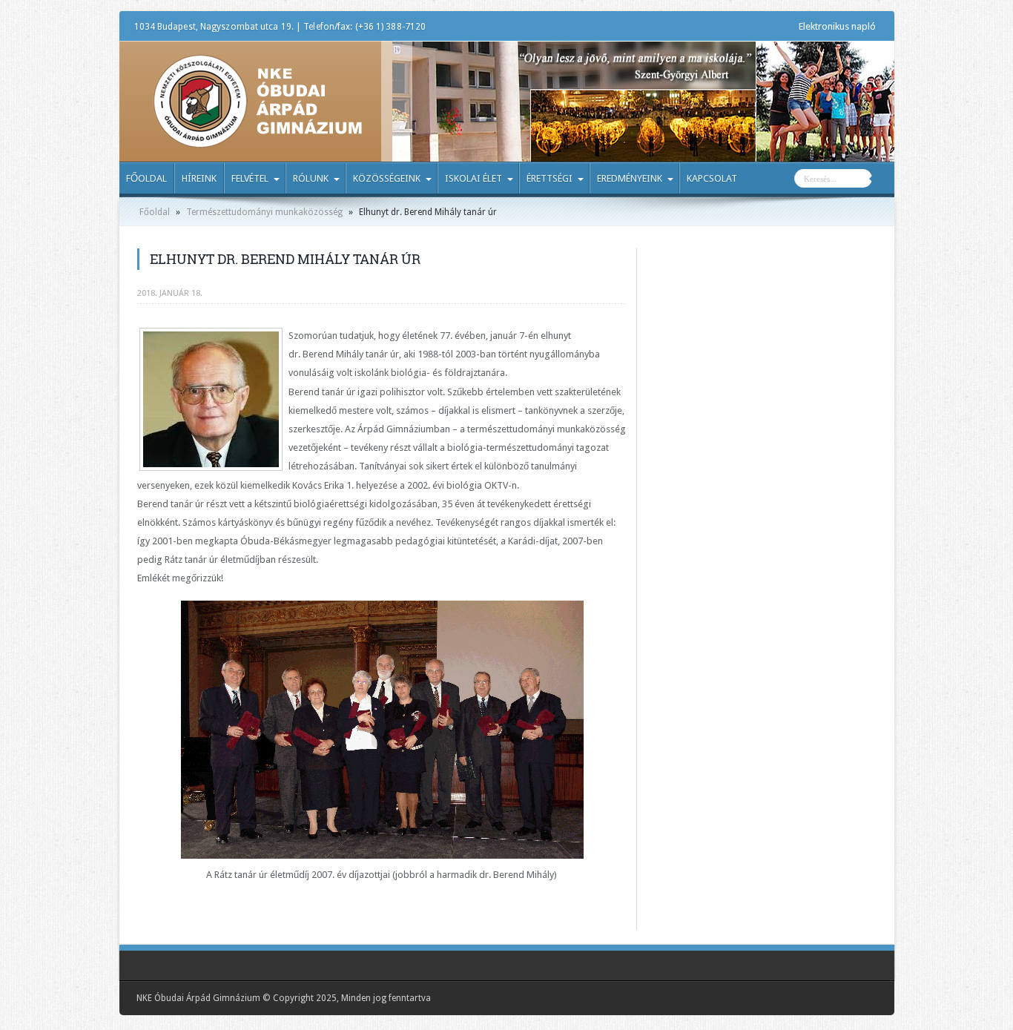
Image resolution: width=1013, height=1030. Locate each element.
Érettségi (550, 178)
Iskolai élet (473, 178)
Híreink (199, 178)
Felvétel (249, 178)
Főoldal (146, 178)
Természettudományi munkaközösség (264, 212)
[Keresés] (883, 180)
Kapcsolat (712, 178)
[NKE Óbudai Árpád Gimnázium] (257, 137)
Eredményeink (629, 178)
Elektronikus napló (837, 26)
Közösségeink (386, 178)
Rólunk (311, 178)
